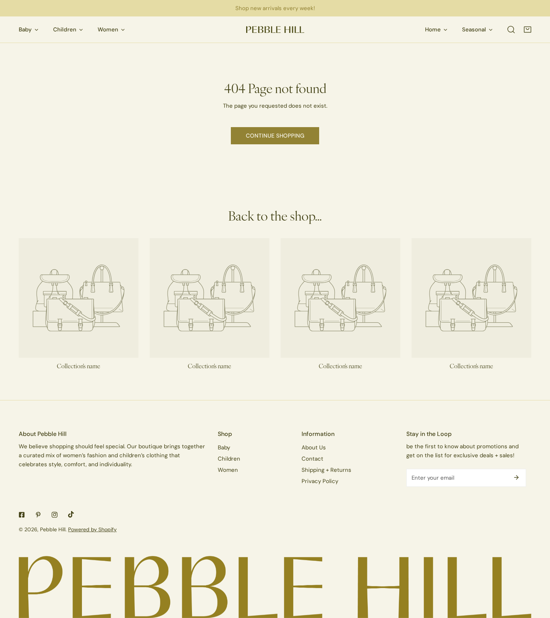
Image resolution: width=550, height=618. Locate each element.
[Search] (511, 29)
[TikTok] (71, 514)
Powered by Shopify (92, 529)
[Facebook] (21, 514)
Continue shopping (275, 135)
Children (229, 458)
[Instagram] (54, 514)
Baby (224, 447)
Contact (312, 458)
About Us (314, 447)
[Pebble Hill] (275, 29)
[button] (527, 29)
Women (228, 469)
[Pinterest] (38, 514)
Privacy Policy (320, 481)
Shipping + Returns (326, 469)
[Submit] (516, 477)
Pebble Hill (52, 529)
